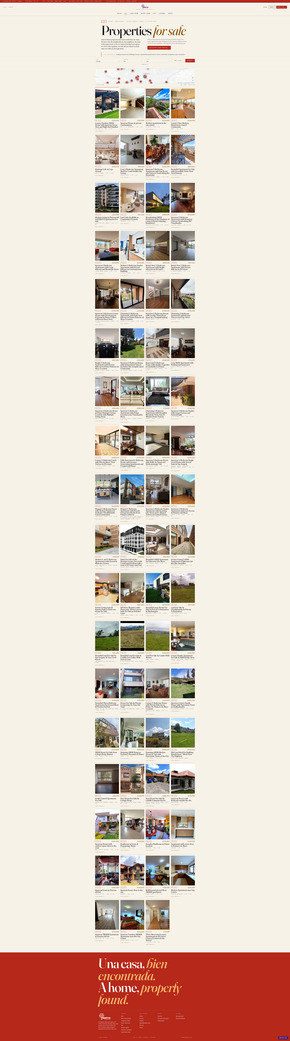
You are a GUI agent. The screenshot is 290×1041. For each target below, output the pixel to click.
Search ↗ (190, 60)
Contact (272, 7)
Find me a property (126, 1030)
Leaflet (180, 82)
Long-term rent (125, 1021)
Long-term (134, 13)
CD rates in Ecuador (163, 1018)
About (170, 13)
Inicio (119, 13)
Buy (125, 13)
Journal (162, 13)
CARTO (192, 82)
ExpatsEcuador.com (144, 1023)
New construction (126, 1018)
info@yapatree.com (186, 1037)
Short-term (145, 13)
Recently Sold (179, 1016)
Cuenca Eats (161, 1021)
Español (265, 7)
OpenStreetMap (187, 82)
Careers (141, 1021)
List (154, 13)
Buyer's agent (125, 1027)
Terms (141, 1027)
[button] (145, 77)
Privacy (141, 1025)
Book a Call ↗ (281, 7)
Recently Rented (180, 1018)
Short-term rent (125, 1023)
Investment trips (125, 1032)
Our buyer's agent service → (159, 47)
